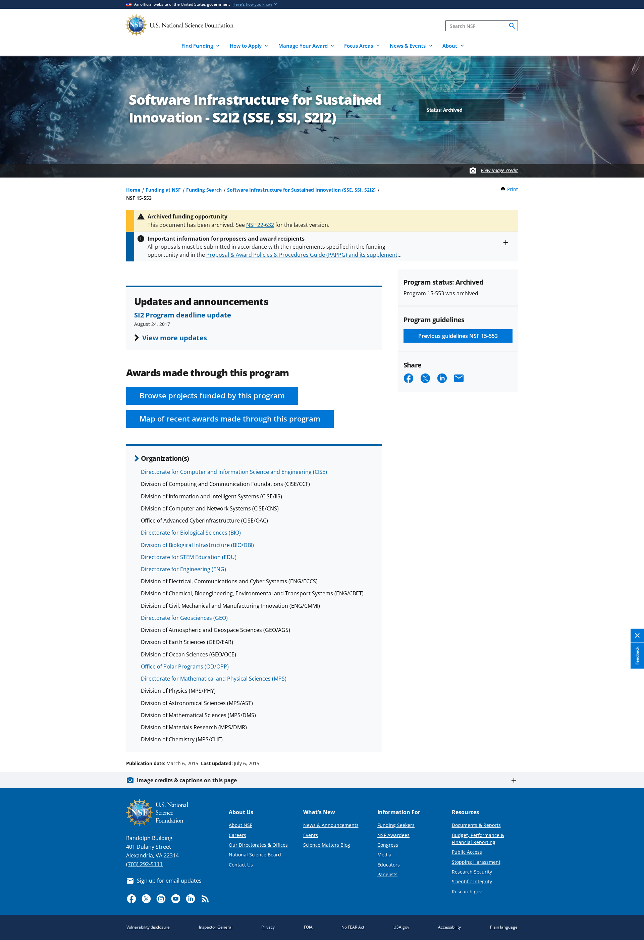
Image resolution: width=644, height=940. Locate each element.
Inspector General (215, 927)
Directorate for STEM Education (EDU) (188, 557)
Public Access (467, 852)
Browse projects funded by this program (212, 395)
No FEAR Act (352, 927)
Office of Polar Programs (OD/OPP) (185, 666)
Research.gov (467, 891)
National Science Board (255, 854)
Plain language (504, 927)
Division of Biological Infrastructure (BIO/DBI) (197, 545)
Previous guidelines (458, 336)
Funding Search (204, 190)
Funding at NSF (163, 190)
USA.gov (401, 927)
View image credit (499, 170)
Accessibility (449, 927)
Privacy (268, 927)
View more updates (174, 337)
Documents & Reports (476, 825)
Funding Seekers (396, 825)
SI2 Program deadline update (182, 314)
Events (310, 835)
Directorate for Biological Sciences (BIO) (191, 532)
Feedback (637, 655)
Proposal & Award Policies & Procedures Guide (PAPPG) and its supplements (303, 254)
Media (384, 854)
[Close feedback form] (637, 635)
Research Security (472, 872)
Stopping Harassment (476, 862)
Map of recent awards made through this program (230, 418)
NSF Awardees (393, 835)
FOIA (308, 927)
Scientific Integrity (472, 881)
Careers (237, 835)
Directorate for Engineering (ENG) (183, 569)
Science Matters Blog (326, 845)
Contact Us (241, 864)
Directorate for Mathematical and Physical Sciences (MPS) (213, 678)
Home (133, 190)
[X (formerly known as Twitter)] (146, 898)
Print (512, 189)
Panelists (387, 874)
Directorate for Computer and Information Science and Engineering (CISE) (234, 472)
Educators (388, 864)
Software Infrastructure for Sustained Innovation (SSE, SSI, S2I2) (301, 190)
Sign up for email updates (169, 880)
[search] (512, 26)
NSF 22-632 (260, 225)
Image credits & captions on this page (187, 780)
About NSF (240, 825)
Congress (387, 845)
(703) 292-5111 (144, 864)
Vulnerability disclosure (148, 927)
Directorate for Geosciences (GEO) (184, 618)
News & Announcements (331, 825)
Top (629, 738)
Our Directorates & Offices (258, 845)
